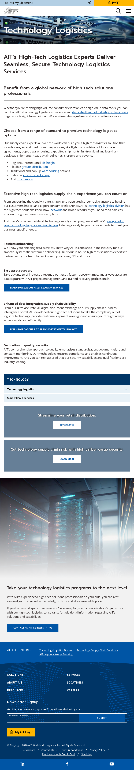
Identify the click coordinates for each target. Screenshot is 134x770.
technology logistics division (106, 206)
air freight (48, 163)
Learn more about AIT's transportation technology (43, 329)
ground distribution (35, 167)
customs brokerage (36, 175)
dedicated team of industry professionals (100, 112)
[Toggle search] (118, 11)
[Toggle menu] (129, 11)
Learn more (67, 459)
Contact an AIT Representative (32, 627)
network (56, 210)
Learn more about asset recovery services (36, 287)
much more (25, 179)
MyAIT (116, 3)
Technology (17, 379)
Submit (102, 718)
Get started (67, 424)
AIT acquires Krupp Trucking (56, 654)
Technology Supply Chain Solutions (97, 650)
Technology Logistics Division (56, 650)
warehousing (50, 171)
